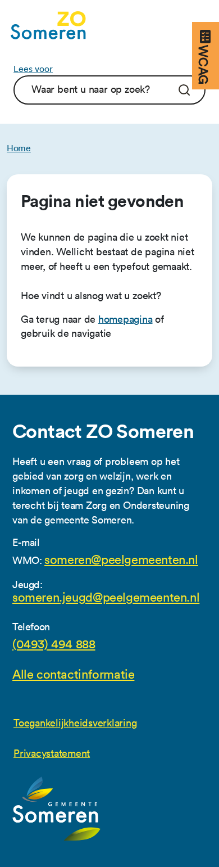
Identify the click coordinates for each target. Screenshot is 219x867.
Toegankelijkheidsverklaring (75, 722)
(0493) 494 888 (53, 644)
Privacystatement (51, 753)
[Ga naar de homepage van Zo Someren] (48, 25)
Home (19, 147)
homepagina (125, 319)
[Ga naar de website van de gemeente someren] (56, 809)
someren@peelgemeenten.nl (121, 560)
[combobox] (95, 89)
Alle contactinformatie (73, 674)
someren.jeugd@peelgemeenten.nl (105, 597)
